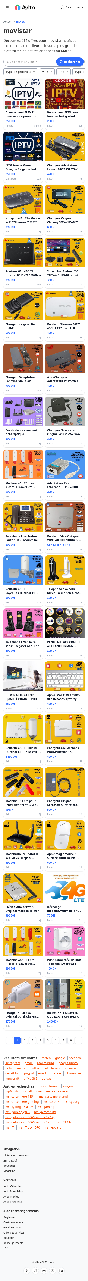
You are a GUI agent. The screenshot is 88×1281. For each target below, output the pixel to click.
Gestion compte (12, 1227)
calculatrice (52, 1068)
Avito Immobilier (13, 1191)
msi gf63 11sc (63, 1122)
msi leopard (53, 1127)
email (42, 1073)
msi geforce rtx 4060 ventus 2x (27, 1122)
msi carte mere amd (53, 1096)
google (60, 1058)
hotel (9, 1068)
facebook (75, 1058)
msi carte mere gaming (22, 1102)
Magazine (9, 1171)
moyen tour (71, 1086)
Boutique (8, 1238)
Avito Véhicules (12, 1186)
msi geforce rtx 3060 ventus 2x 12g (30, 1117)
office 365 (30, 1078)
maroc (21, 1068)
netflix (35, 1068)
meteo (46, 1058)
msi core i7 (51, 1102)
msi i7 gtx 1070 (29, 1127)
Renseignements (13, 1243)
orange (56, 1073)
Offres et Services (14, 1232)
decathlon (12, 1073)
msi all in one (32, 1091)
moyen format (49, 1086)
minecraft (12, 1078)
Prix (61, 72)
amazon (70, 1068)
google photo (68, 1063)
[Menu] (7, 7)
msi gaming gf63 (17, 1112)
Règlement (9, 1217)
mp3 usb (11, 1091)
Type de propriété (18, 72)
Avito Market (11, 1196)
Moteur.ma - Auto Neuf (16, 1155)
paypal (29, 1073)
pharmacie (73, 1073)
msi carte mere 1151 (20, 1096)
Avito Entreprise (12, 1202)
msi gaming (45, 1107)
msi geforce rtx (45, 1112)
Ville (45, 72)
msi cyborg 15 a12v (19, 1107)
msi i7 (9, 1127)
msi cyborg (71, 1102)
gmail (29, 1063)
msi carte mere (57, 1091)
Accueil (7, 21)
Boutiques (9, 1166)
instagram (12, 1063)
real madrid (45, 1063)
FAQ (5, 1248)
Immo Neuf (10, 1160)
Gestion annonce (13, 1222)
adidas (46, 1078)
